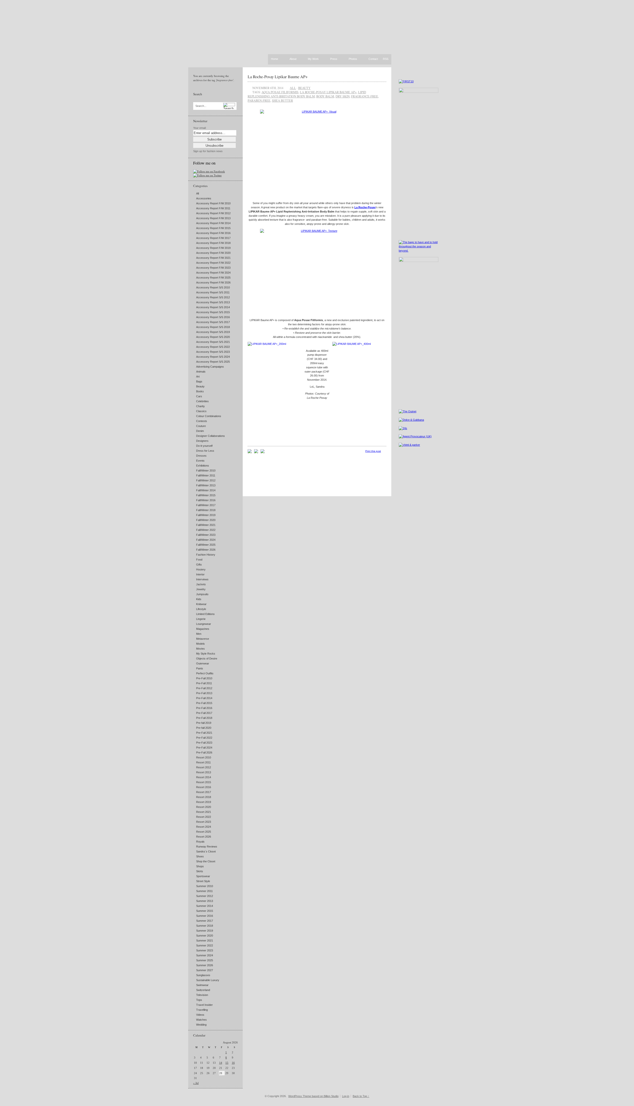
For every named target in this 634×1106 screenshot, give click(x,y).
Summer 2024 (204, 955)
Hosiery (201, 569)
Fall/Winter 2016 (205, 500)
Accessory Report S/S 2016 (213, 317)
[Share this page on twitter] (262, 452)
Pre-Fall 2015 (204, 703)
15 (226, 1062)
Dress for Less (205, 450)
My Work (313, 59)
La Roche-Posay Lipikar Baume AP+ (278, 76)
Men (198, 633)
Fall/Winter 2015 (205, 495)
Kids (198, 599)
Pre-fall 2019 (203, 722)
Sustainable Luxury (207, 980)
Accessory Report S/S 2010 (213, 287)
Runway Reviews (206, 846)
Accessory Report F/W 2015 (213, 228)
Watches (201, 1019)
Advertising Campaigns (210, 366)
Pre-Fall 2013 (204, 693)
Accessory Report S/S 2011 (213, 292)
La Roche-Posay (365, 207)
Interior (200, 574)
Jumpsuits (202, 594)
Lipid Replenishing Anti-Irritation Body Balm (307, 94)
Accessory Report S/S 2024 (213, 356)
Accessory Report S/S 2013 (213, 302)
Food (199, 559)
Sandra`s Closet (206, 851)
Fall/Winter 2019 (205, 515)
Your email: (199, 127)
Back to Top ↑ (361, 1096)
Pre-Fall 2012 (204, 688)
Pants (199, 668)
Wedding (201, 1024)
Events (200, 460)
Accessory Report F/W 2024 (213, 272)
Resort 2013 (203, 772)
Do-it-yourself (204, 445)
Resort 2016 (203, 787)
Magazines (202, 628)
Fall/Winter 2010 (205, 470)
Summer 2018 (204, 925)
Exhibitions (202, 465)
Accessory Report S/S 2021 (213, 341)
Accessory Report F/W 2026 (213, 282)
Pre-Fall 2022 (204, 737)
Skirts (199, 871)
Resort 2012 (203, 767)
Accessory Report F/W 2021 (213, 257)
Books (200, 391)
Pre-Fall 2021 (204, 732)
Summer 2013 (204, 900)
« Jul (196, 1083)
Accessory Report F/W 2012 (213, 213)
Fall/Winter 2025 (205, 544)
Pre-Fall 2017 (204, 712)
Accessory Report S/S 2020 (213, 336)
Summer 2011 (204, 891)
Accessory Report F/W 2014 (213, 223)
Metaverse (202, 638)
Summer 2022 (204, 945)
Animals (201, 371)
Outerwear (202, 663)
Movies (200, 648)
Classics (201, 411)
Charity (200, 406)
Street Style (203, 881)
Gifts (199, 564)
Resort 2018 (203, 797)
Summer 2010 (204, 886)
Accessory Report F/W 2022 (213, 262)
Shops (200, 866)
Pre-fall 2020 (203, 727)
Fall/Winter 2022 (205, 529)
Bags (199, 381)
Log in (345, 1096)
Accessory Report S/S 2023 (213, 351)
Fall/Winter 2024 (205, 539)
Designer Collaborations (210, 435)
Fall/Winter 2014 (205, 490)
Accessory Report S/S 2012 (213, 297)
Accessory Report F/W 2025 (213, 277)
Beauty (200, 386)
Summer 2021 (204, 940)
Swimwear (202, 985)
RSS (385, 58)
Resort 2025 (203, 831)
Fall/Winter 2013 (205, 485)
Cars (199, 396)
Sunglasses (203, 975)
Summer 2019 (204, 930)
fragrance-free (364, 96)
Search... (200, 106)
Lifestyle (201, 609)
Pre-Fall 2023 (204, 742)
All (197, 193)
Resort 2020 (203, 806)
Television (202, 994)
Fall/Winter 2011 (205, 475)
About (293, 59)
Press (333, 59)
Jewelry (201, 589)
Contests (201, 421)
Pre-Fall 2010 (204, 678)
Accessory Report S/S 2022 (213, 346)
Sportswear (203, 876)
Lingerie (201, 618)
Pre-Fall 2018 (204, 717)
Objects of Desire (206, 658)
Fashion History (205, 554)
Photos (353, 59)
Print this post (373, 451)
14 (220, 1062)
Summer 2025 (204, 960)
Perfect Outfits (204, 673)
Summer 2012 (204, 895)
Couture (201, 425)
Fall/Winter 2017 (205, 505)
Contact (373, 59)
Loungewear (203, 623)
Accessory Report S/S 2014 (213, 307)
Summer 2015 (204, 910)
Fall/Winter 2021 (205, 524)
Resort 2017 (203, 792)
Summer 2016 (204, 915)
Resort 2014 (203, 777)
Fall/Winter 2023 (205, 534)
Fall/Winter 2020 (205, 519)
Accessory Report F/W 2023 (213, 267)
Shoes (200, 856)
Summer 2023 (204, 950)
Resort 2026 (203, 836)
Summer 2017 (204, 920)
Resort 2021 (203, 811)
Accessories (203, 198)
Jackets (201, 584)
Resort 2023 (203, 821)
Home (274, 58)
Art (198, 376)
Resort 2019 (203, 801)
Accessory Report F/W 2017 (213, 237)
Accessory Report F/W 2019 (213, 247)
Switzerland (203, 989)
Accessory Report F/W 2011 (213, 208)
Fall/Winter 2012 (205, 480)
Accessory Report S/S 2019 (213, 331)
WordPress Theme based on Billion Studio (313, 1096)
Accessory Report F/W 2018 (213, 242)
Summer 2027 (204, 970)
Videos (200, 1014)
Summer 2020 (204, 935)
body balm (325, 96)
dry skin (343, 96)
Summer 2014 (204, 905)
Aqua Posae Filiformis (280, 92)
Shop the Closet (205, 861)
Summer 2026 (204, 965)
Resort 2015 (203, 782)
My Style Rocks (205, 653)
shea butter (282, 100)
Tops (199, 999)
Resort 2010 (203, 757)
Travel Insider (204, 1004)
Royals (200, 841)
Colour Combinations (208, 416)
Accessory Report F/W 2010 (213, 203)
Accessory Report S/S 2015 (213, 312)
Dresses (201, 455)
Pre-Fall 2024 (204, 747)
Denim (200, 430)
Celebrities (202, 401)
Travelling (202, 1009)
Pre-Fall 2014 (204, 698)
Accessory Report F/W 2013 (213, 218)
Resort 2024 (203, 826)
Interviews (202, 579)
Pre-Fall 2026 (204, 752)
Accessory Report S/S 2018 (213, 327)
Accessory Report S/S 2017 (213, 322)
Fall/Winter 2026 (205, 549)
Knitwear (201, 604)
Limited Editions (205, 613)
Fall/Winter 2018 (205, 510)
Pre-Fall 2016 (204, 707)
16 (233, 1062)
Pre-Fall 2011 (204, 683)
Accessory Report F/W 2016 (213, 233)
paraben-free (259, 100)
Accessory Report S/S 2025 (213, 361)
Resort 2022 (203, 816)
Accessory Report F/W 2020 (213, 252)
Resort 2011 (203, 762)
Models (200, 643)
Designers (202, 440)
